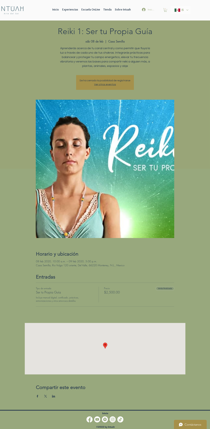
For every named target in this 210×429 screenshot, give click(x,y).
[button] (91, 9)
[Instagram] (113, 419)
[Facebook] (89, 419)
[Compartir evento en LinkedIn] (53, 396)
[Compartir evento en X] (45, 396)
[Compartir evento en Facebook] (37, 396)
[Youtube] (97, 419)
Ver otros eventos (105, 84)
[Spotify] (105, 419)
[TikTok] (120, 419)
